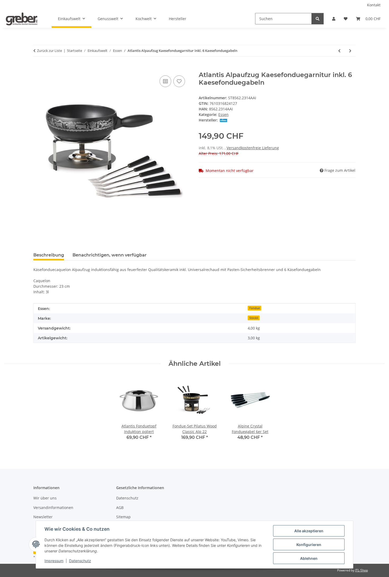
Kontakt (374, 4)
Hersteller (177, 18)
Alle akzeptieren (308, 531)
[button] (334, 19)
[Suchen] (317, 18)
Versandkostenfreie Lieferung (253, 147)
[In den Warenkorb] (37, 68)
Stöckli (253, 318)
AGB (120, 507)
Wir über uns (45, 498)
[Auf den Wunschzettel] (179, 81)
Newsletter (43, 516)
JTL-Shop (361, 570)
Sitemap (123, 516)
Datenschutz (80, 560)
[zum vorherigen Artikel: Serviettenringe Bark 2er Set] (339, 50)
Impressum (54, 560)
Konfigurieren (308, 544)
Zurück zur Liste (49, 50)
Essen (223, 114)
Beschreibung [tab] (48, 255)
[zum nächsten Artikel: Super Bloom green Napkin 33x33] (350, 50)
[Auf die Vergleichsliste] (165, 81)
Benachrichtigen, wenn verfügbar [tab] (110, 255)
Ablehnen (309, 558)
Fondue (254, 308)
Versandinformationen (53, 507)
